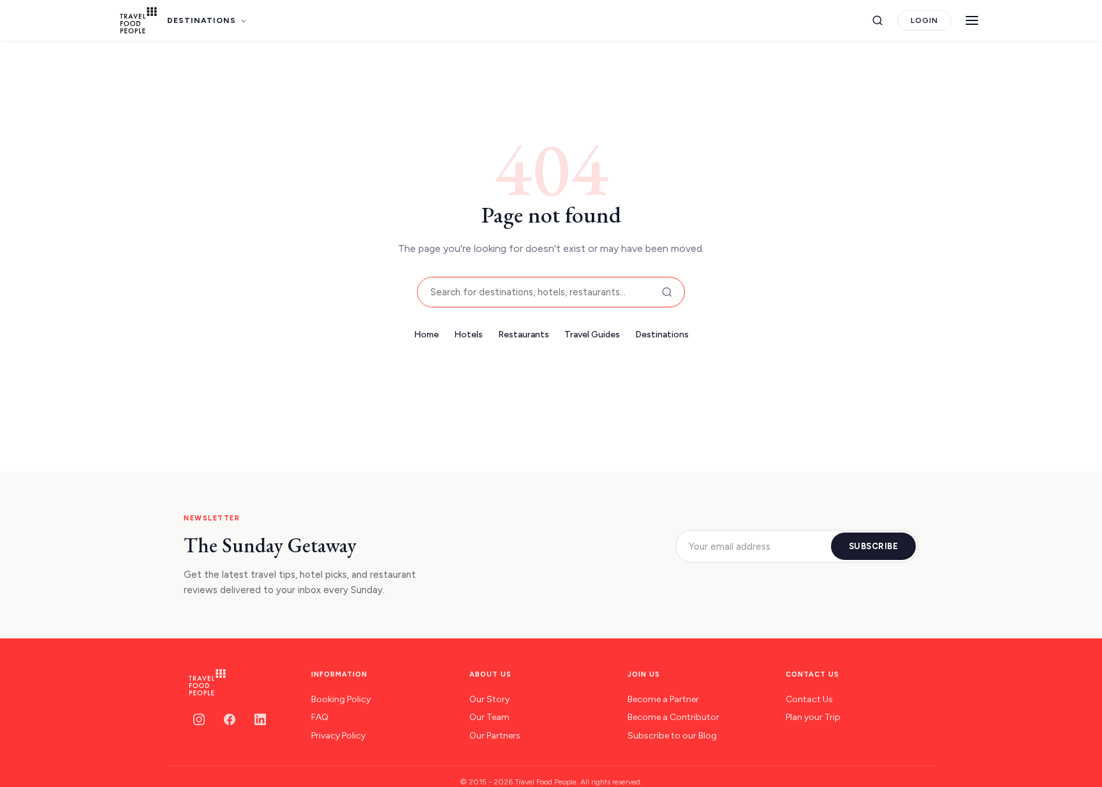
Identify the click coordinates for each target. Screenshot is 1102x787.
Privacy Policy (338, 735)
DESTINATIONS (201, 20)
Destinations (662, 334)
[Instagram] (199, 719)
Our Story (489, 699)
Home (426, 334)
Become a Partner (663, 699)
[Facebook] (229, 719)
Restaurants (523, 334)
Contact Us (809, 699)
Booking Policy (341, 699)
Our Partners (494, 735)
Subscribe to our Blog (672, 735)
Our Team (489, 717)
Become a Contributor (673, 717)
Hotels (468, 334)
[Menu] (972, 20)
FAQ (319, 717)
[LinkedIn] (260, 719)
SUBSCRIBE (874, 546)
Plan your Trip (813, 717)
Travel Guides (592, 334)
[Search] (877, 20)
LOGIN (924, 20)
